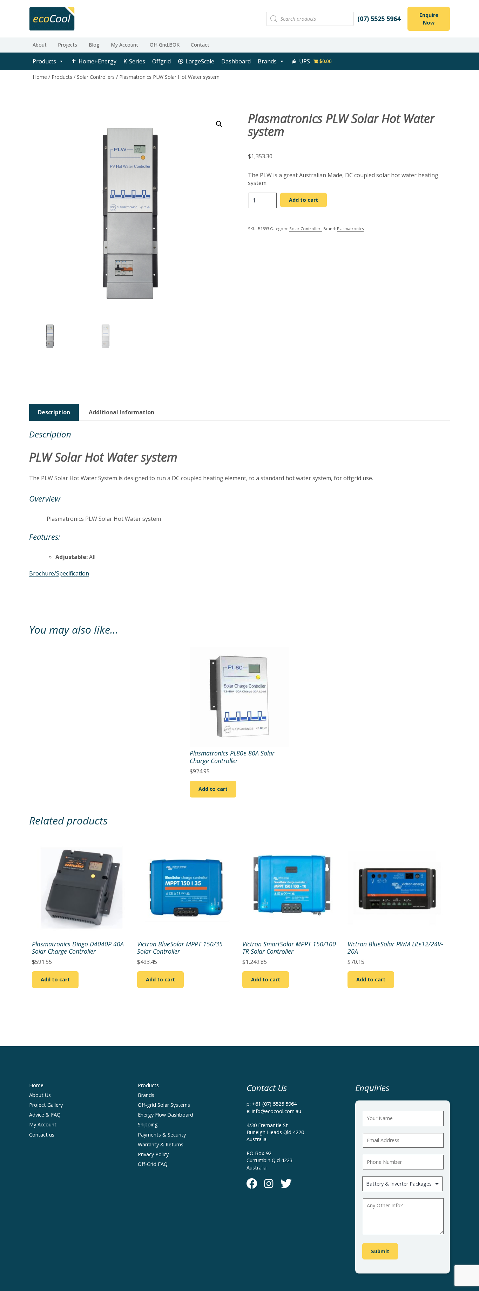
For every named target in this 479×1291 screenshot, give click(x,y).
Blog (94, 44)
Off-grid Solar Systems (164, 1105)
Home (40, 77)
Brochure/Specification (59, 573)
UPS (304, 61)
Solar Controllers (96, 77)
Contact (200, 44)
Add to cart (303, 199)
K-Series (134, 61)
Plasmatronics (350, 228)
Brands (267, 61)
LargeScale (199, 61)
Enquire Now (428, 19)
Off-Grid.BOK (165, 44)
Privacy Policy (153, 1154)
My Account (124, 44)
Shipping (148, 1124)
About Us (40, 1095)
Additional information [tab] (121, 412)
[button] (219, 124)
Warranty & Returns (160, 1144)
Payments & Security (162, 1134)
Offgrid (161, 61)
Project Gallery (46, 1105)
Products (44, 61)
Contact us (41, 1134)
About (40, 44)
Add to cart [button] (213, 789)
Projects (67, 44)
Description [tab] (54, 412)
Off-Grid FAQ (153, 1164)
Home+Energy (97, 61)
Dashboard (236, 61)
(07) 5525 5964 (378, 18)
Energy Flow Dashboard (165, 1114)
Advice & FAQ (45, 1114)
